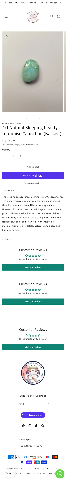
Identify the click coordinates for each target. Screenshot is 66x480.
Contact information (50, 473)
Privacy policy (53, 469)
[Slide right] (39, 117)
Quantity (6, 149)
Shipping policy (32, 473)
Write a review (33, 267)
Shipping (17, 145)
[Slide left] (26, 117)
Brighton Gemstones (22, 469)
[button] (6, 16)
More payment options (33, 183)
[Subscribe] (48, 404)
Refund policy (38, 469)
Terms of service (16, 473)
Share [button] (8, 239)
